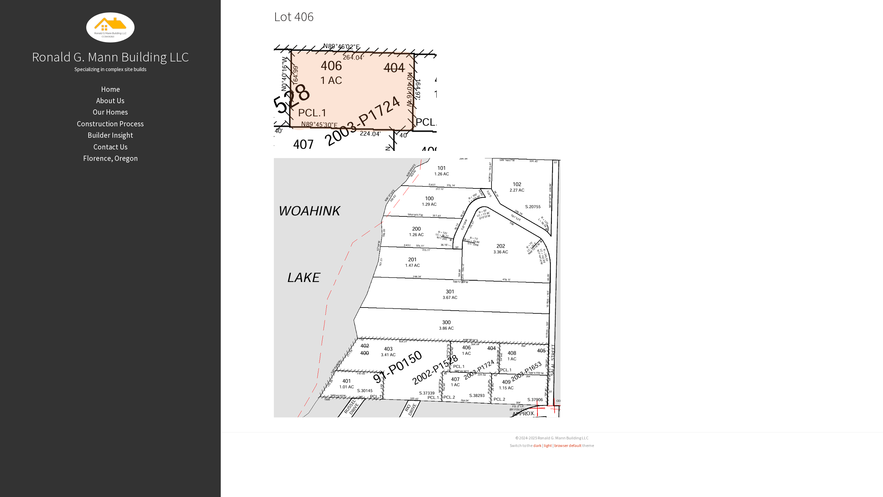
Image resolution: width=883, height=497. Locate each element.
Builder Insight (110, 135)
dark (537, 445)
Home (110, 89)
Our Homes (110, 112)
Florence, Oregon (110, 158)
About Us (110, 100)
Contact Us (110, 147)
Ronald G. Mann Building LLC (110, 56)
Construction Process (110, 123)
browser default (568, 445)
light (548, 445)
